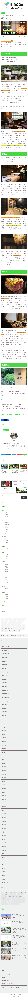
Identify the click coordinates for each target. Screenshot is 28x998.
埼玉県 (6, 527)
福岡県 (6, 594)
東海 (4, 552)
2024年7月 (6, 708)
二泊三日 (20, 896)
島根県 (6, 577)
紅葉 (23, 628)
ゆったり (14, 619)
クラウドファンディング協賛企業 (11, 987)
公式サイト (4, 399)
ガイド (3, 894)
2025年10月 (6, 654)
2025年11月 (6, 650)
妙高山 (16, 898)
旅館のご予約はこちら (9, 983)
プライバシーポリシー (11, 994)
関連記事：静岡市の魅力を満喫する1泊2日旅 (12, 414)
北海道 (5, 506)
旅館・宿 (5, 611)
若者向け (6, 630)
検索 (2, 495)
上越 (13, 896)
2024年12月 (6, 690)
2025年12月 (6, 646)
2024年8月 (6, 704)
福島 (9, 628)
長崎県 (6, 596)
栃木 (5, 626)
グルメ (6, 894)
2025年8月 (6, 661)
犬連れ (13, 626)
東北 (4, 510)
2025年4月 (6, 675)
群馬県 (6, 533)
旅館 (3, 424)
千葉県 (6, 526)
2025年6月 (6, 668)
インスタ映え (20, 619)
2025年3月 (6, 679)
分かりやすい (4, 898)
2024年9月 (6, 701)
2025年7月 (6, 664)
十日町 (9, 898)
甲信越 (5, 536)
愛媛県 (6, 588)
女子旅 (12, 898)
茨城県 (6, 529)
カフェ (25, 619)
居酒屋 (23, 898)
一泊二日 (9, 896)
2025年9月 (6, 657)
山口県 (6, 582)
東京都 (6, 522)
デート (10, 894)
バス (22, 894)
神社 (2, 628)
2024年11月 (6, 693)
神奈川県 (7, 524)
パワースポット (4, 896)
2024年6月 (6, 711)
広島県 (6, 581)
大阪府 (6, 567)
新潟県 (6, 539)
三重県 (6, 558)
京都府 (6, 566)
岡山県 (6, 579)
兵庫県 (6, 569)
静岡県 (6, 556)
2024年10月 (6, 697)
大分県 (6, 598)
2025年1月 (6, 686)
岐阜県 (6, 554)
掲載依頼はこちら (7, 980)
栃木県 (6, 531)
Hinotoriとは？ (7, 974)
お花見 (6, 619)
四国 (4, 586)
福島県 (6, 516)
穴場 (14, 628)
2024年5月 (6, 715)
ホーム (5, 970)
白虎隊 (23, 626)
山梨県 (6, 540)
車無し (14, 630)
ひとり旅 (10, 619)
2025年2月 (6, 682)
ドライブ (14, 894)
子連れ (20, 898)
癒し (16, 626)
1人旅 (3, 619)
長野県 (6, 542)
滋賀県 (6, 564)
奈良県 (6, 571)
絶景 (2, 630)
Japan (6, 608)
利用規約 (19, 994)
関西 (4, 561)
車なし (10, 630)
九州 (4, 592)
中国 (4, 574)
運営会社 (5, 977)
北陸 (4, 546)
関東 (4, 520)
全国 (4, 605)
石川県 (6, 548)
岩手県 (6, 513)
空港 (20, 628)
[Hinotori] (14, 9)
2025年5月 (6, 672)
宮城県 (6, 514)
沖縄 (4, 601)
